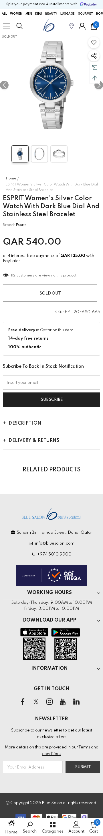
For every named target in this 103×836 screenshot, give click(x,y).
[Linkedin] (76, 702)
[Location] (71, 26)
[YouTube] (63, 702)
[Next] (98, 85)
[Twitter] (36, 702)
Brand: (9, 225)
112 (13, 275)
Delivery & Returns (34, 440)
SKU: (59, 312)
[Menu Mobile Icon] (6, 26)
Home (11, 178)
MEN (28, 13)
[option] (51, 85)
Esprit (21, 225)
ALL (4, 13)
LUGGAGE (67, 13)
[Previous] (4, 85)
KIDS (38, 13)
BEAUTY (51, 13)
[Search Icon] (24, 26)
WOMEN (16, 13)
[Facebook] (22, 702)
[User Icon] (82, 26)
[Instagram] (49, 702)
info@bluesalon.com (53, 543)
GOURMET (85, 13)
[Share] (94, 55)
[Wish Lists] (94, 42)
